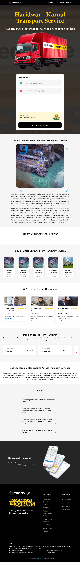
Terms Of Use (47, 525)
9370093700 (40, 548)
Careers (45, 531)
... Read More (60, 222)
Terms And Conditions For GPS (46, 502)
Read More (8, 318)
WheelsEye (37, 558)
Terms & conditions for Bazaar (47, 513)
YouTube (67, 506)
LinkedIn (66, 503)
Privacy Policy (47, 508)
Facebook (67, 500)
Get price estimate (40, 125)
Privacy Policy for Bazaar (47, 520)
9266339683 (51, 552)
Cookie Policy (47, 528)
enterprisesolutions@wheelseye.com (21, 552)
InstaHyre (67, 510)
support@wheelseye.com (21, 548)
